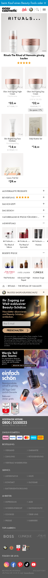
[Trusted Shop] (31, 9)
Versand (9, 450)
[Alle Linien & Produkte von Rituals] (24, 18)
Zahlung (10, 456)
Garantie (33, 450)
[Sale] (24, 9)
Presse (8, 520)
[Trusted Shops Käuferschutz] (5, 548)
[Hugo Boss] (8, 536)
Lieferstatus (11, 476)
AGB (31, 502)
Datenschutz (35, 508)
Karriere (33, 520)
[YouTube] (33, 564)
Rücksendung (36, 456)
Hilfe (31, 476)
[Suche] (37, 9)
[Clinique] (25, 536)
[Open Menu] (10, 10)
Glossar (33, 482)
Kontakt (10, 482)
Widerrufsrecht (13, 508)
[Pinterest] (20, 564)
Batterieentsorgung (16, 488)
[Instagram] (6, 564)
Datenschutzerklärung (19, 338)
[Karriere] (24, 359)
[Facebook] (13, 564)
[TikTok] (27, 564)
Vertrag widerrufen (16, 463)
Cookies (9, 514)
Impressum (11, 502)
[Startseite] (3, 286)
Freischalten (15, 330)
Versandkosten (29, 573)
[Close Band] (45, 3)
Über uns (33, 514)
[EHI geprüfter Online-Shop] (11, 548)
